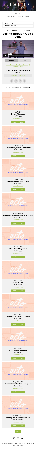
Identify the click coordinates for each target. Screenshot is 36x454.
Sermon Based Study (18, 75)
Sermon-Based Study (18, 152)
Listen (25, 60)
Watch (12, 60)
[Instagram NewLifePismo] (18, 438)
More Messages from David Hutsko (17, 65)
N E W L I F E (18, 4)
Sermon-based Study (18, 287)
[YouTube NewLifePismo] (22, 438)
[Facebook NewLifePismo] (14, 438)
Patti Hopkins (24, 16)
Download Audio (18, 66)
